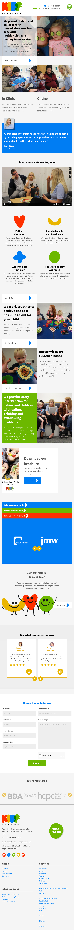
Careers (41, 916)
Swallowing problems (9, 902)
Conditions (5, 899)
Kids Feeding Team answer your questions (53, 888)
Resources (42, 893)
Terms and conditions (46, 903)
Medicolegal (43, 883)
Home (5, 863)
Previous (4, 795)
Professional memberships (48, 898)
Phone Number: (8, 731)
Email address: (43, 709)
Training (42, 881)
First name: (7, 709)
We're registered (37, 780)
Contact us (5, 871)
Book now (5, 876)
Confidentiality (44, 901)
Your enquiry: (43, 720)
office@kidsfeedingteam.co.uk (52, 8)
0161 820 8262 (55, 6)
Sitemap (42, 921)
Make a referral (7, 874)
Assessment (43, 869)
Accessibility (43, 908)
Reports (41, 876)
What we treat (10, 889)
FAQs (41, 891)
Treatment (42, 874)
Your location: (8, 742)
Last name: (7, 720)
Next (70, 795)
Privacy (41, 906)
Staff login (42, 926)
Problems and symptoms (10, 897)
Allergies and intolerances (10, 894)
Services (44, 863)
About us (5, 869)
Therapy (42, 871)
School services (44, 878)
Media (41, 911)
